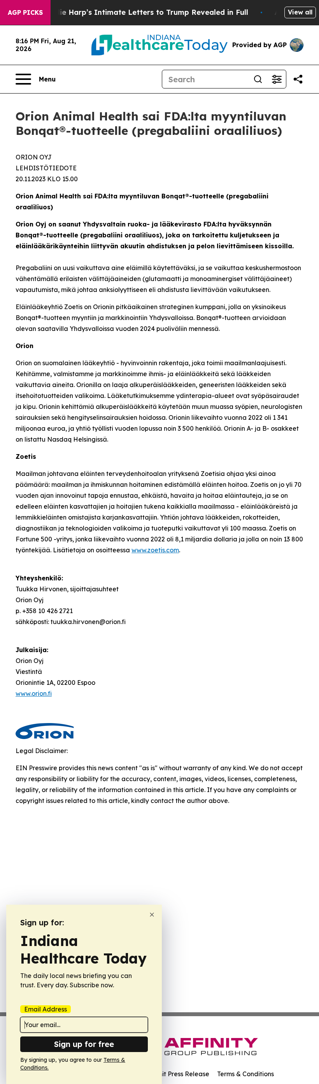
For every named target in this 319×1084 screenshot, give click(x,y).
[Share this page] (298, 79)
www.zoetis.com (155, 550)
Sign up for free (84, 1044)
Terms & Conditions (245, 1074)
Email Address (45, 1009)
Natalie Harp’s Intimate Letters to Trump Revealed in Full (144, 12)
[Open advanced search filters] (276, 79)
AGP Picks (25, 12)
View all (300, 12)
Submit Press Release (177, 1074)
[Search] (258, 79)
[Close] (152, 914)
